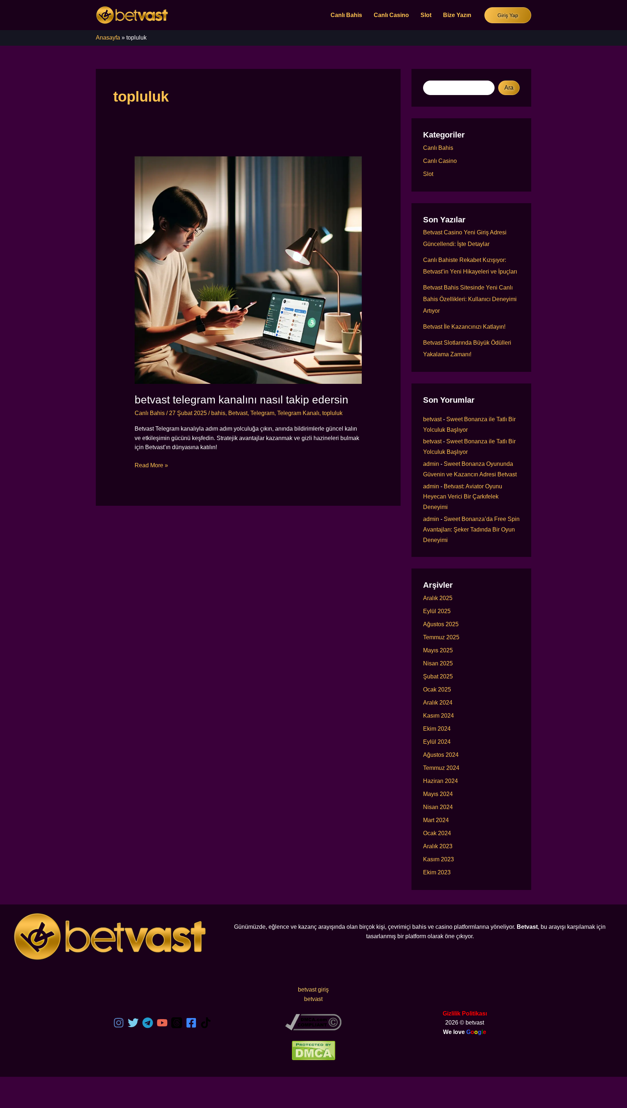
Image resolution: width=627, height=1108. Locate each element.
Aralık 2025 (437, 598)
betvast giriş (313, 989)
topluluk (332, 413)
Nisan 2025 (438, 663)
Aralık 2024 (437, 702)
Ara (508, 88)
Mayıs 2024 (438, 794)
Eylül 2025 (437, 611)
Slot (426, 15)
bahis (218, 413)
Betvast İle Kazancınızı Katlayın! (464, 327)
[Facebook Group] (191, 1022)
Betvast (237, 413)
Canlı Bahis (346, 15)
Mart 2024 (436, 820)
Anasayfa (108, 37)
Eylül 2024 (437, 742)
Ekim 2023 (437, 872)
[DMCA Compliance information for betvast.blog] (313, 1021)
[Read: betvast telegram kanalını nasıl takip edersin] (248, 270)
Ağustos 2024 (441, 755)
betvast (432, 419)
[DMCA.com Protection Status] (313, 1050)
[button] (507, 15)
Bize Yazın (457, 15)
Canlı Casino (391, 15)
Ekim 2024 (437, 729)
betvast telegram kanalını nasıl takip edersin (241, 400)
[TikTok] (205, 1022)
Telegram (262, 413)
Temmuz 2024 (441, 768)
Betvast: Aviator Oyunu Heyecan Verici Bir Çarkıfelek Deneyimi (462, 496)
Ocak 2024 (437, 833)
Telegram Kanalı (298, 413)
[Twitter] (133, 1022)
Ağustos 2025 (441, 624)
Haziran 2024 (440, 781)
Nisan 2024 (438, 807)
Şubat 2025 (438, 676)
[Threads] (176, 1022)
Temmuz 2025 (441, 637)
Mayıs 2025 (438, 650)
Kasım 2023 (438, 859)
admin (431, 464)
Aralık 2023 (437, 846)
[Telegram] (147, 1022)
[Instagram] (118, 1022)
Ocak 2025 (437, 689)
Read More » (151, 466)
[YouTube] (162, 1022)
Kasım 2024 (438, 716)
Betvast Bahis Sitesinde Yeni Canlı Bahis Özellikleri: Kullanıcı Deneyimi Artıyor (470, 299)
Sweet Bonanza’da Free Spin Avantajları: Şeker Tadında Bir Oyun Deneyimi (471, 529)
